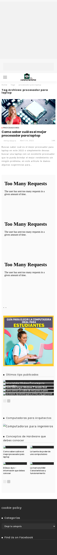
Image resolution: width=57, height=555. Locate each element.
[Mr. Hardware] (28, 76)
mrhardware (10, 140)
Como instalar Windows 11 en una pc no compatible (24, 384)
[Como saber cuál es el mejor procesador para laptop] (28, 111)
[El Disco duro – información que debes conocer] (15, 463)
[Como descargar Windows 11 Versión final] (28, 384)
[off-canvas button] (5, 77)
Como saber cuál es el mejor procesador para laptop (24, 134)
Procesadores (11, 128)
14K (53, 140)
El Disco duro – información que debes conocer (14, 471)
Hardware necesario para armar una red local (28, 393)
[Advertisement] (28, 30)
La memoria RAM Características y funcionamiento (38, 471)
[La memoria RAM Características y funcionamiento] (42, 463)
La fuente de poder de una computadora (40, 453)
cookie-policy (12, 507)
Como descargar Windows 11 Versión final (26, 387)
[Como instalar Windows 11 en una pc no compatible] (28, 381)
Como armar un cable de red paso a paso (26, 390)
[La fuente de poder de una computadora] (42, 447)
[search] (51, 77)
